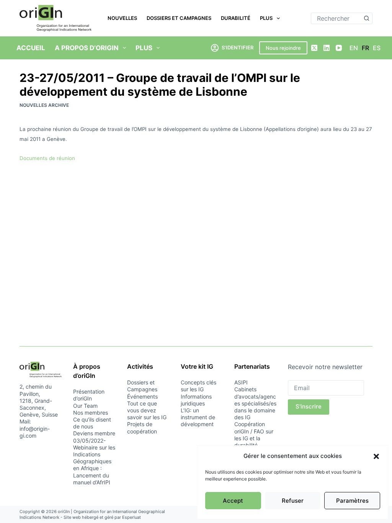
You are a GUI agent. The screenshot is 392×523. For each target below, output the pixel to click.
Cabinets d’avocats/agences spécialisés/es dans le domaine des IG (255, 403)
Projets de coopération (142, 427)
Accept (233, 500)
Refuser (293, 500)
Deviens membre (94, 433)
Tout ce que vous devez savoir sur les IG (147, 410)
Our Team (85, 405)
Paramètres (352, 500)
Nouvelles (122, 18)
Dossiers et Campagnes (179, 18)
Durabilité (235, 18)
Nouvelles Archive (44, 105)
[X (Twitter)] (314, 48)
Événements (142, 396)
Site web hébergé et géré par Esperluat (102, 517)
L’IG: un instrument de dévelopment (198, 417)
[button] (376, 456)
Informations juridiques (196, 400)
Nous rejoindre (283, 48)
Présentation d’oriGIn (89, 395)
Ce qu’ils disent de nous (92, 423)
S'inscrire (309, 406)
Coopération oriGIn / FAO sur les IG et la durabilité (253, 434)
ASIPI (241, 382)
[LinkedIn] (326, 48)
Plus (266, 18)
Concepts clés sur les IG (198, 385)
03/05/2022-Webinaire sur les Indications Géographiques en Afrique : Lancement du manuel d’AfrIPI (94, 461)
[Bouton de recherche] (366, 18)
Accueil (30, 48)
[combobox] (336, 18)
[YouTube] (339, 48)
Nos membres (90, 412)
